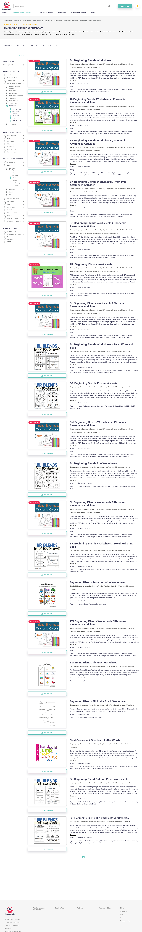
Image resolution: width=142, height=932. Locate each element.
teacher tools (46, 13)
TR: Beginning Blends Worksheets (91, 264)
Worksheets (27, 20)
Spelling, (103, 230)
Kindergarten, (131, 64)
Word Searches (113, 233)
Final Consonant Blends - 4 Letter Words (95, 740)
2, (108, 666)
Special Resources (132, 230)
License (122, 918)
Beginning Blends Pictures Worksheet (93, 662)
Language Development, (113, 64)
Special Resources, (76, 64)
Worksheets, (88, 233)
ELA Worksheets (57, 20)
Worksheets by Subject (41, 20)
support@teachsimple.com (12, 922)
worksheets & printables (25, 13)
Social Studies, (78, 586)
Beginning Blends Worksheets (90, 20)
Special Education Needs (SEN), (95, 64)
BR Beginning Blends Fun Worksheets (93, 383)
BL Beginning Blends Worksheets (91, 60)
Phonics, (97, 230)
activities (62, 13)
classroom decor (78, 13)
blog (93, 13)
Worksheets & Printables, (85, 67)
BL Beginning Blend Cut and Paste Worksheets (99, 779)
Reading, (73, 230)
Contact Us (123, 911)
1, (116, 586)
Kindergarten (74, 233)
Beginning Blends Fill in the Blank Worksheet (98, 701)
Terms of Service (125, 921)
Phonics (123, 64)
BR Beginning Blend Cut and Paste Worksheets (99, 818)
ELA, (83, 64)
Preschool (73, 67)
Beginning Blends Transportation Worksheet (97, 582)
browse (5, 13)
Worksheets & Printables (13, 20)
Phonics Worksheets (71, 20)
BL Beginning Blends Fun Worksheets (93, 463)
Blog (121, 914)
